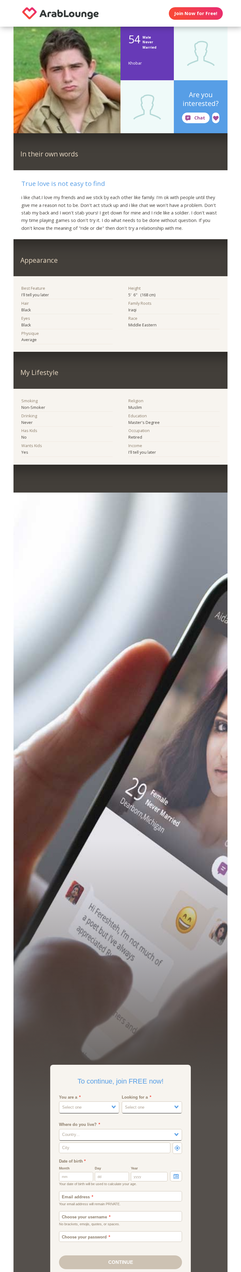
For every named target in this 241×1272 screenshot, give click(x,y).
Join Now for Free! (195, 13)
